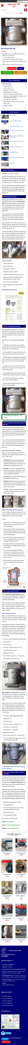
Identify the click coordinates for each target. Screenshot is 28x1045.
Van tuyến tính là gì (14, 152)
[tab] (14, 170)
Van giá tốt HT (14, 5)
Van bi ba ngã (7, 853)
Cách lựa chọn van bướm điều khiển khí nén (16, 136)
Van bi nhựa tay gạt (7, 918)
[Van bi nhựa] (21, 910)
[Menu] (2, 5)
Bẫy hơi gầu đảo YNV (7, 199)
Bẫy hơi (20, 13)
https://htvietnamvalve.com (8, 984)
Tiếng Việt (20, 1)
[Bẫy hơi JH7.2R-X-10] (21, 887)
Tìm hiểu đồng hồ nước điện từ (17, 141)
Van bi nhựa (21, 918)
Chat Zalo (5, 1038)
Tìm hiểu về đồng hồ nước (16, 146)
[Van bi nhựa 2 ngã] (21, 845)
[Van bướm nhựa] (7, 866)
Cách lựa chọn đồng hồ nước (16, 126)
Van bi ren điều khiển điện (15, 121)
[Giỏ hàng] (26, 5)
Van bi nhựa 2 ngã (21, 853)
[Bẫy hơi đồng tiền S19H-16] (7, 887)
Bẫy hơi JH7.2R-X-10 (21, 896)
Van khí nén (12, 163)
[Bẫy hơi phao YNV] (7, 931)
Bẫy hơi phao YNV (7, 939)
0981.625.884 (17, 950)
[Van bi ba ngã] (7, 845)
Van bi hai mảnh (21, 939)
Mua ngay (20, 68)
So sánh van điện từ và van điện (17, 130)
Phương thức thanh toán (7, 1005)
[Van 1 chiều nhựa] (21, 866)
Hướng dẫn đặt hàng (6, 996)
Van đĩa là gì (12, 115)
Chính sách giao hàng (7, 1000)
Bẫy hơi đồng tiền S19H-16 (7, 896)
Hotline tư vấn (6, 1042)
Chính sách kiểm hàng (7, 1003)
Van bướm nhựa (7, 874)
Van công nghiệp (14, 13)
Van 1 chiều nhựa (21, 874)
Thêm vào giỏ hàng (12, 68)
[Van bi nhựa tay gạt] (7, 910)
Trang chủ (8, 13)
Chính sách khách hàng (7, 998)
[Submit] (25, 10)
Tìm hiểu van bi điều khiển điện (16, 157)
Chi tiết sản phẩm (8, 170)
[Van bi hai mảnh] (21, 931)
